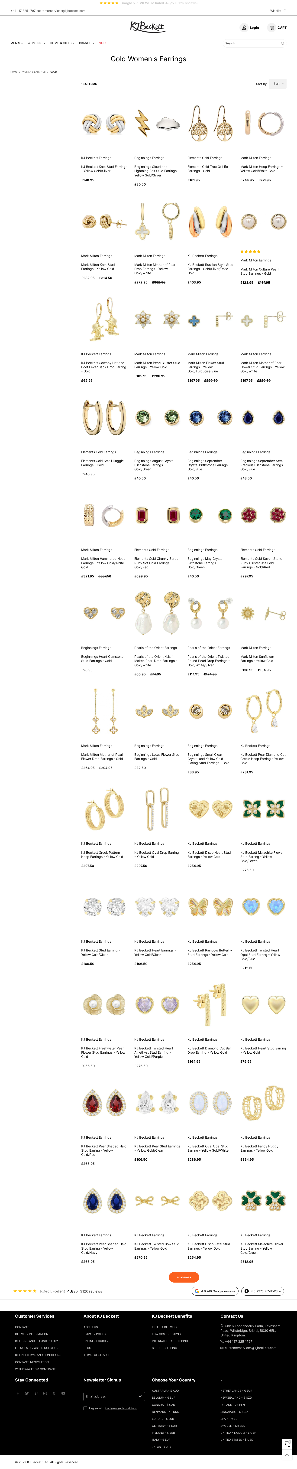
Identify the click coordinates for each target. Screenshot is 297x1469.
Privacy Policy (95, 1334)
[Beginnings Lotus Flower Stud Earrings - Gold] (157, 711)
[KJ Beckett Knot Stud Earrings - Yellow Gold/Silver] (104, 123)
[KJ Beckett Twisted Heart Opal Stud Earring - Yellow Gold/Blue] (263, 907)
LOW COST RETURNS (166, 1334)
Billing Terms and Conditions (38, 1355)
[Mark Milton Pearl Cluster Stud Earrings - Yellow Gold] (157, 319)
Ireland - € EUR (163, 1432)
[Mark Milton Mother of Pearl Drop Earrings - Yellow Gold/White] (157, 221)
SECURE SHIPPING (164, 1348)
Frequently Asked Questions (37, 1348)
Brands (85, 43)
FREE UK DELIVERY (164, 1327)
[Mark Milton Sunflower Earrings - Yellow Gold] (263, 613)
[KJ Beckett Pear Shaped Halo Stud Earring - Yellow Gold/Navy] (104, 1201)
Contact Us (24, 1327)
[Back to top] (287, 1454)
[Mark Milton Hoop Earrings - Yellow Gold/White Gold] (263, 123)
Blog (87, 1348)
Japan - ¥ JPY (161, 1447)
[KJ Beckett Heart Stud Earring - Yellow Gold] (263, 1005)
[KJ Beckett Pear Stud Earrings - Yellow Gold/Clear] (157, 1103)
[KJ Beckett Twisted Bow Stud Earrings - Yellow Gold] (157, 1201)
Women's (35, 43)
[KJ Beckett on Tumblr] (54, 1394)
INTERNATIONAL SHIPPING (170, 1341)
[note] (148, 3)
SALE (102, 43)
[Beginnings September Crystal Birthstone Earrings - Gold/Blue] (210, 417)
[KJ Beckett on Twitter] (27, 1394)
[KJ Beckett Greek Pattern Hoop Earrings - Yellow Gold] (104, 809)
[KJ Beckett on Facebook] (18, 1394)
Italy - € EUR (161, 1439)
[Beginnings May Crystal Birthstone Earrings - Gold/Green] (210, 515)
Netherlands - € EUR (236, 1390)
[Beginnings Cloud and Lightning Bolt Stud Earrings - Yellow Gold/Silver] (157, 123)
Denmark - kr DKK (165, 1412)
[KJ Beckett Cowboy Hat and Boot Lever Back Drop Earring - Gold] (104, 319)
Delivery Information (31, 1334)
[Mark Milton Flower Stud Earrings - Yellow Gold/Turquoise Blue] (210, 319)
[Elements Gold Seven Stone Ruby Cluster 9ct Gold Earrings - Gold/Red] (263, 515)
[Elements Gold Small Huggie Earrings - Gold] (104, 417)
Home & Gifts (60, 43)
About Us (91, 1327)
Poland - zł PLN (232, 1405)
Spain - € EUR (229, 1418)
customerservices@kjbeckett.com (60, 11)
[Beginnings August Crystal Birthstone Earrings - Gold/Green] (157, 417)
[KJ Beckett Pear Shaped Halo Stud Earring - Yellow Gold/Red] (104, 1103)
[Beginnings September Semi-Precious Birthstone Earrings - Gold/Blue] (263, 417)
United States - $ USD (236, 1439)
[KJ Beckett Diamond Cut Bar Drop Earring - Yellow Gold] (210, 1005)
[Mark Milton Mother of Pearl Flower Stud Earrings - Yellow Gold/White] (263, 319)
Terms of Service (97, 1355)
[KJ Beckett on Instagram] (45, 1394)
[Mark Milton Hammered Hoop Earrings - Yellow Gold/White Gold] (104, 515)
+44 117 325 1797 (23, 11)
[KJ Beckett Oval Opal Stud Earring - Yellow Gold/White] (210, 1103)
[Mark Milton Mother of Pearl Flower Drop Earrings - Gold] (104, 711)
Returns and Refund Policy (36, 1341)
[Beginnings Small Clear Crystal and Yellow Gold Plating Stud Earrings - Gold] (210, 711)
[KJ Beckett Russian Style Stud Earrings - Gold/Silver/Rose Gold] (210, 221)
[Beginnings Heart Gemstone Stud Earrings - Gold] (104, 613)
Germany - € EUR (164, 1425)
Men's (15, 43)
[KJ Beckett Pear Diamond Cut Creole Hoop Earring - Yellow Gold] (263, 711)
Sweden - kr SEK (232, 1425)
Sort (277, 83)
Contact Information (32, 1362)
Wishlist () (278, 11)
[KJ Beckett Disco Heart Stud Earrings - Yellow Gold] (210, 809)
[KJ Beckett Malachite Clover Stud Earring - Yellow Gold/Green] (263, 1201)
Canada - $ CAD (163, 1405)
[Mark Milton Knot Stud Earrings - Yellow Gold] (104, 221)
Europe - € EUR (163, 1418)
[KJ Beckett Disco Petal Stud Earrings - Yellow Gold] (210, 1201)
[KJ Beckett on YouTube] (63, 1394)
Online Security (96, 1341)
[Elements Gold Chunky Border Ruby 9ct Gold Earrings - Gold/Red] (157, 515)
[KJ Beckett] (148, 27)
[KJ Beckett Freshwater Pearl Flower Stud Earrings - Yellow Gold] (104, 1005)
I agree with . (113, 1408)
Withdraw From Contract (35, 1369)
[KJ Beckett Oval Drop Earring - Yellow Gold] (157, 809)
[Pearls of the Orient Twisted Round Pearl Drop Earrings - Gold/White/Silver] (210, 613)
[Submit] (283, 43)
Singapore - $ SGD (234, 1412)
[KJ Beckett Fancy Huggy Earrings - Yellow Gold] (263, 1103)
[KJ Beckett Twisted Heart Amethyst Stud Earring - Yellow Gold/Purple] (157, 1005)
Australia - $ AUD (165, 1390)
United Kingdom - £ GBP (238, 1432)
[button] (250, 251)
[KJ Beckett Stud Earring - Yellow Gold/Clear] (104, 907)
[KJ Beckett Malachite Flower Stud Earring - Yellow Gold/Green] (263, 809)
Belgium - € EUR (163, 1397)
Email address (96, 1396)
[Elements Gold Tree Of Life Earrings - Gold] (210, 123)
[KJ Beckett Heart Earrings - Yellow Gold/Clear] (157, 907)
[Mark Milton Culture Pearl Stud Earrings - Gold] (263, 221)
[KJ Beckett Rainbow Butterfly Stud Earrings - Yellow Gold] (210, 907)
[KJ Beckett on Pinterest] (36, 1394)
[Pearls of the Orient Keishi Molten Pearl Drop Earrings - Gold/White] (157, 613)
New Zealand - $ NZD (236, 1397)
